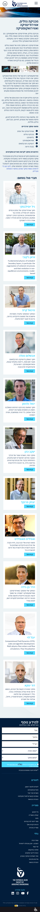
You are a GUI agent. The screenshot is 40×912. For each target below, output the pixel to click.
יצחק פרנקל (28, 502)
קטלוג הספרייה (33, 815)
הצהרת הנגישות (33, 799)
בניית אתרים (22, 906)
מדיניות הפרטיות (15, 764)
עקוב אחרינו (20, 890)
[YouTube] (23, 893)
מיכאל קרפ (28, 310)
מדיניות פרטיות (33, 859)
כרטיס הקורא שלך (32, 825)
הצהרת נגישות (33, 862)
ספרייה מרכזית (33, 828)
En (5, 4)
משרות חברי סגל (33, 793)
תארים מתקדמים (33, 790)
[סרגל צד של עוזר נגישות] (35, 909)
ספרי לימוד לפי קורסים (31, 821)
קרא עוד (29, 224)
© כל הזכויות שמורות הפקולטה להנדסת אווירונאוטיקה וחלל (20, 903)
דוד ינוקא (30, 685)
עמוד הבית (35, 840)
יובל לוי (31, 637)
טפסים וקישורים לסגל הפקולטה (28, 796)
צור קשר (35, 847)
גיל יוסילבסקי (27, 206)
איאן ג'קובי (29, 257)
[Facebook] (28, 893)
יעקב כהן (30, 451)
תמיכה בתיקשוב (33, 850)
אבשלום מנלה (27, 355)
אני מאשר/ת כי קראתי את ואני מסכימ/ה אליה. (23, 765)
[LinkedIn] (12, 893)
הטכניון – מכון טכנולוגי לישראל (28, 843)
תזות (36, 818)
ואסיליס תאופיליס (25, 539)
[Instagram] (17, 893)
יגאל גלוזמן (28, 403)
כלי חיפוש (35, 812)
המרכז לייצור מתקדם (31, 853)
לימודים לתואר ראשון (31, 787)
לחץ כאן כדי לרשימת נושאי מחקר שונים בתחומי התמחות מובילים (20, 168)
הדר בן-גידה (28, 587)
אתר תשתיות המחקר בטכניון (29, 856)
